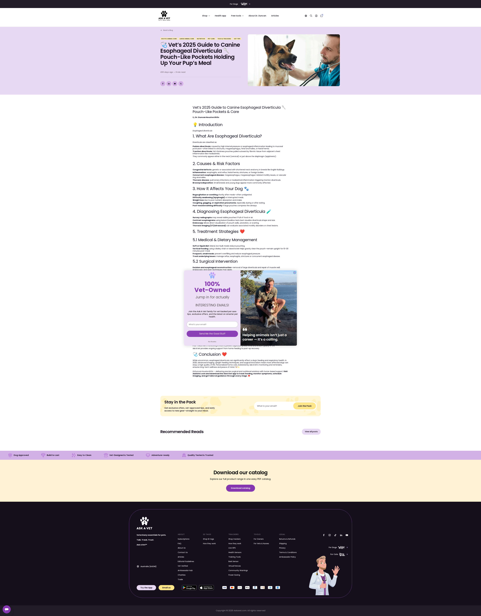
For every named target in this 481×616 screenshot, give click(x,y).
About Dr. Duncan (257, 16)
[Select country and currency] (305, 16)
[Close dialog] (294, 272)
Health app (220, 16)
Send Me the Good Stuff (212, 333)
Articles (275, 16)
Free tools (236, 16)
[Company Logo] (164, 16)
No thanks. (212, 341)
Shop (205, 16)
